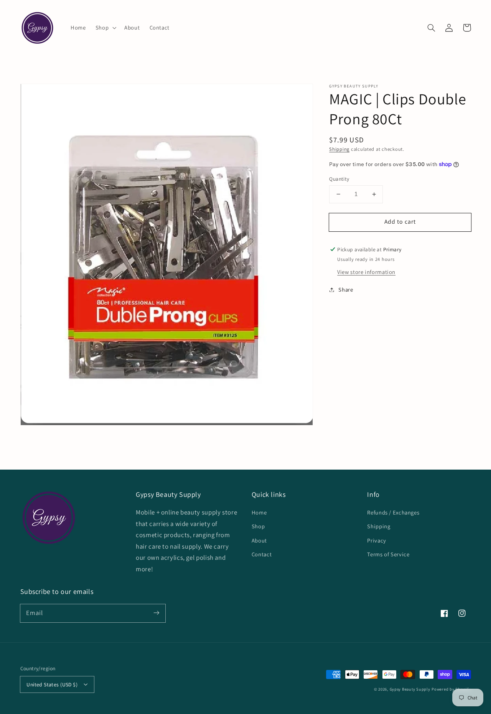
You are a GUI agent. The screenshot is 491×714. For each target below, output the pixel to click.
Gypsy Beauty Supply (410, 689)
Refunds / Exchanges (393, 512)
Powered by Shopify (451, 689)
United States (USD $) (51, 684)
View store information (366, 271)
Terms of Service (388, 554)
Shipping (339, 149)
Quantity (339, 178)
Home (259, 512)
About (259, 540)
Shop (258, 526)
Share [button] (345, 289)
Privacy (376, 540)
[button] (105, 27)
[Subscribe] (156, 613)
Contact (262, 554)
